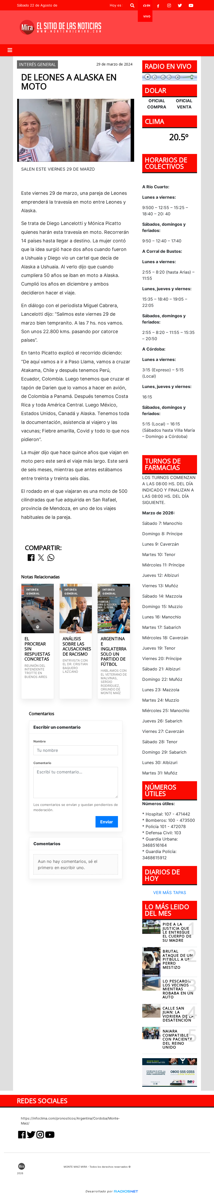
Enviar (106, 821)
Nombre (39, 741)
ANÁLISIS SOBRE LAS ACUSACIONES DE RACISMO (76, 646)
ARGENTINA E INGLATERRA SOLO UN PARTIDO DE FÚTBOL (113, 651)
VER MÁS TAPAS (169, 892)
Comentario (42, 763)
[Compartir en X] (41, 558)
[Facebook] (158, 5)
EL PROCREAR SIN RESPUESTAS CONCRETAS (37, 649)
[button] (132, 5)
